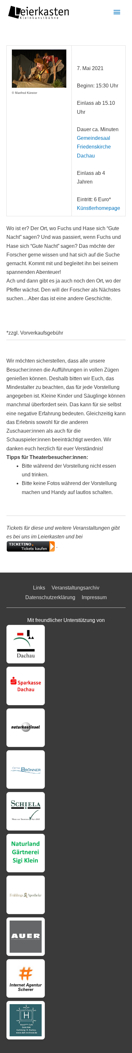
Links (39, 587)
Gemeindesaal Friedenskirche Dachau (94, 146)
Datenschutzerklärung (50, 597)
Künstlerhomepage (98, 208)
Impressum (94, 597)
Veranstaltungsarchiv (75, 587)
